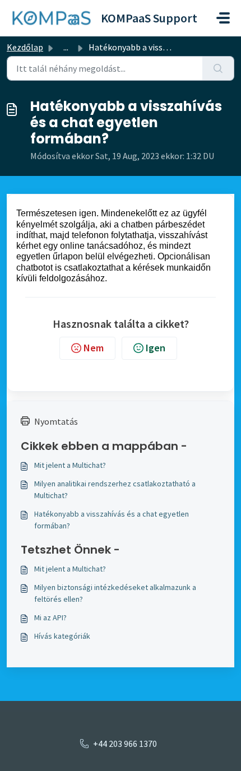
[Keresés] (218, 68)
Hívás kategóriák (62, 636)
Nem (94, 347)
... (65, 47)
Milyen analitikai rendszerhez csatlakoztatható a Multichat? (115, 489)
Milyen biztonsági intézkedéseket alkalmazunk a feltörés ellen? (115, 593)
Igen (155, 347)
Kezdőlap (25, 47)
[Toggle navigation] (223, 18)
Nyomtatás (56, 421)
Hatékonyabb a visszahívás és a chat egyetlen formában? (111, 520)
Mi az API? (50, 617)
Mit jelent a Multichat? (70, 465)
